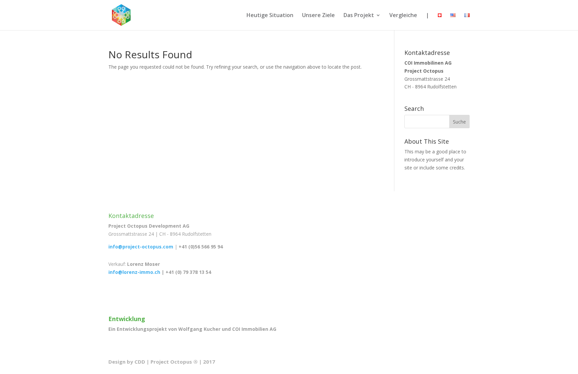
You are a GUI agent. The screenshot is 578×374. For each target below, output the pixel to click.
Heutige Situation (270, 16)
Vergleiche (403, 16)
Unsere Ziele (318, 16)
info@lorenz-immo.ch (134, 272)
